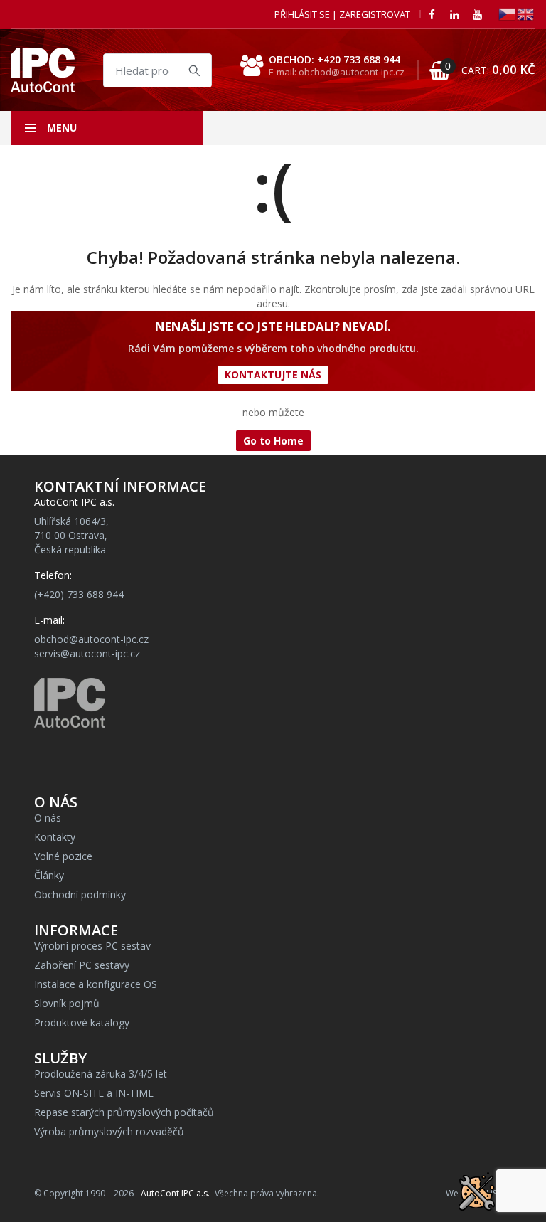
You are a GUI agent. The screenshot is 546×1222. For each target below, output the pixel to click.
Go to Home (273, 440)
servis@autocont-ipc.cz (87, 653)
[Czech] (507, 13)
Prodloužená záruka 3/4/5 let (100, 1073)
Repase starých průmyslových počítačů (124, 1112)
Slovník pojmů (67, 1003)
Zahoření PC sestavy (81, 965)
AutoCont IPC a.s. (175, 1193)
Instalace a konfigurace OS (95, 984)
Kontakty (54, 837)
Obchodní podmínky (80, 894)
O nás (47, 817)
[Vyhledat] (193, 70)
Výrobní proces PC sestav (92, 945)
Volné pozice (63, 856)
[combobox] (157, 70)
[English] (526, 13)
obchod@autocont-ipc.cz (91, 639)
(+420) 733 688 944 (79, 594)
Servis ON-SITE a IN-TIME (94, 1093)
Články (49, 875)
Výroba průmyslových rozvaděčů (109, 1131)
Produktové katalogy (81, 1022)
